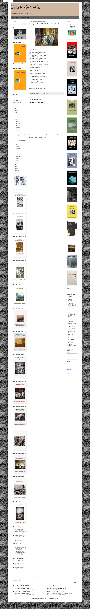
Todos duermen (19, 132)
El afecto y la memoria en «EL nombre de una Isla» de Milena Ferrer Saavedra (72, 313)
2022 (16, 114)
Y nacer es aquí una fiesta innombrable (22, 590)
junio (17, 150)
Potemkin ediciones (25, 17)
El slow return (17, 588)
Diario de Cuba (71, 341)
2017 (16, 164)
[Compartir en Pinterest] (49, 93)
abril (17, 154)
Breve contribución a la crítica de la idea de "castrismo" (19, 565)
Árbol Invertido (71, 334)
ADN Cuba (70, 336)
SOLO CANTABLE (72, 326)
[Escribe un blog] (45, 93)
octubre (17, 125)
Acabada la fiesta (19, 139)
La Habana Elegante (72, 323)
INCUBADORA (71, 339)
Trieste (17, 144)
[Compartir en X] (47, 93)
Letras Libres (70, 321)
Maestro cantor (18, 591)
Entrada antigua (60, 134)
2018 (16, 162)
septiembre (18, 127)
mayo (17, 152)
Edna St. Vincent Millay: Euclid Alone (55, 593)
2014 (16, 170)
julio (17, 131)
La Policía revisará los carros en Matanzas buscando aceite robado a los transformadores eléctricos (20, 530)
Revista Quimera (71, 342)
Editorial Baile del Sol (71, 332)
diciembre (18, 121)
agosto (17, 129)
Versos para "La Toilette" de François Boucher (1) (21, 136)
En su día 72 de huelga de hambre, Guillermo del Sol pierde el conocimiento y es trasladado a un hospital (20, 537)
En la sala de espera (51, 594)
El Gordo (49, 590)
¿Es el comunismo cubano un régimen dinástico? (20, 568)
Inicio (47, 134)
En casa (17, 146)
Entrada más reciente (33, 134)
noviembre (18, 123)
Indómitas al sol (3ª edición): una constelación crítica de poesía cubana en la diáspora (72, 304)
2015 (16, 168)
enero (17, 160)
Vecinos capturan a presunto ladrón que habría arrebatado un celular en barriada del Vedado (20, 553)
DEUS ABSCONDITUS (21, 140)
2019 (16, 119)
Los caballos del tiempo (52, 588)
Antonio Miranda (71, 328)
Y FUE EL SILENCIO (70, 297)
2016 (16, 166)
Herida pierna (17, 593)
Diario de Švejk (25, 7)
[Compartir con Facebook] (48, 93)
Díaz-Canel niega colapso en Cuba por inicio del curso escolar (20, 548)
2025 (16, 108)
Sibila (69, 325)
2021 (16, 116)
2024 (16, 110)
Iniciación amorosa (51, 591)
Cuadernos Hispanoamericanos (72, 345)
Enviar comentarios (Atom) (40, 137)
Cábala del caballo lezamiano (20, 594)
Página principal (15, 17)
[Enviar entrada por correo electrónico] (42, 93)
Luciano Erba (18, 148)
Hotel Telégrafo (71, 291)
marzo (17, 156)
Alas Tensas (70, 337)
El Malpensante (71, 330)
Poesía (17, 142)
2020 (16, 118)
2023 (16, 112)
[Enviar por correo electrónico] (44, 93)
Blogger (56, 598)
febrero (17, 158)
